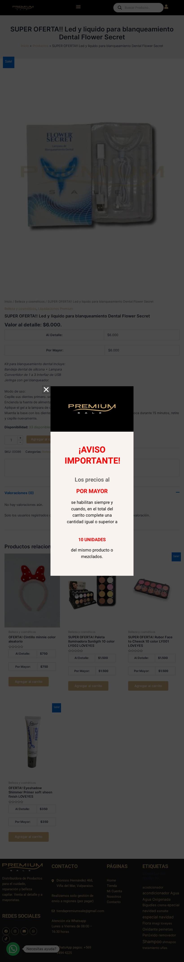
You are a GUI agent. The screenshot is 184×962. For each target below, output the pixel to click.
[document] (92, 481)
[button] (46, 389)
